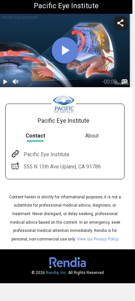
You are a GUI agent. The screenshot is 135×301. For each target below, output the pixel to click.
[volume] (15, 82)
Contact (35, 136)
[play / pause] (5, 82)
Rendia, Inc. (56, 272)
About (92, 136)
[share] (120, 23)
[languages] (124, 82)
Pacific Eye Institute (46, 154)
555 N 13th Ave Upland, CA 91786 (62, 166)
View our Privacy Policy (98, 239)
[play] (65, 50)
